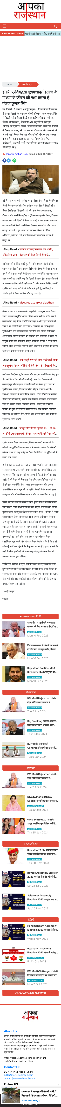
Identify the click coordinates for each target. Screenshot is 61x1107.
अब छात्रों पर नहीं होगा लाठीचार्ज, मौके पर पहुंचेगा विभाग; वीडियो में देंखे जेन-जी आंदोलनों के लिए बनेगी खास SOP (30, 365)
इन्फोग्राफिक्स (30, 843)
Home (9, 84)
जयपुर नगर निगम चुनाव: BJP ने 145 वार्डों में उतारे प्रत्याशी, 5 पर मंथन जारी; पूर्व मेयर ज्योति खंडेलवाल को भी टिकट (30, 433)
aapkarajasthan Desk (17, 153)
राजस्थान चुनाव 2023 (30, 616)
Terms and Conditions (30, 1104)
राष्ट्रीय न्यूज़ (27, 84)
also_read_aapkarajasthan (37, 302)
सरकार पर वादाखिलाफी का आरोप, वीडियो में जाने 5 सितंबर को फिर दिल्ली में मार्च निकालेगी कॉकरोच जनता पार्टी (28, 255)
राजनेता (30, 768)
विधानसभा (30, 692)
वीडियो (30, 919)
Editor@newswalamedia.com (18, 1075)
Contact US (12, 1067)
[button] (4, 26)
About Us (10, 1031)
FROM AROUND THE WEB (30, 993)
